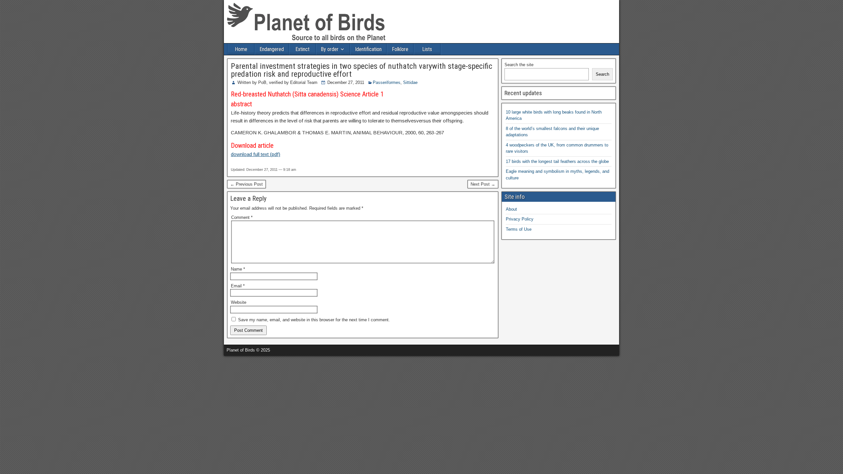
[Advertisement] (77, 366)
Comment (242, 217)
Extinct (302, 49)
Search (602, 74)
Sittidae (410, 82)
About (511, 209)
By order (330, 49)
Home (241, 49)
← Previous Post (246, 184)
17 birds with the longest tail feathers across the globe (557, 161)
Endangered (271, 49)
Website (238, 302)
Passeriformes (386, 82)
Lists (427, 49)
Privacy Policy (519, 219)
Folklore (400, 49)
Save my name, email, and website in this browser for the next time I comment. (314, 319)
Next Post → (483, 184)
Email (238, 285)
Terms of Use (518, 229)
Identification (368, 49)
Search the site (518, 64)
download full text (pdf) (255, 154)
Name (238, 269)
